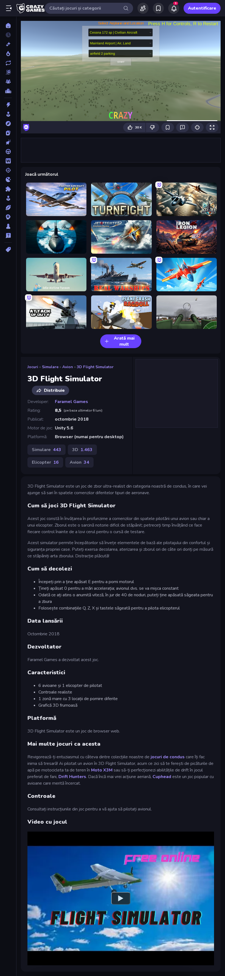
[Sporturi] (8, 207)
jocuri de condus (168, 757)
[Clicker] (8, 142)
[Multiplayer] (8, 81)
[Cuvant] (8, 161)
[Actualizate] (8, 63)
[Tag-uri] (8, 249)
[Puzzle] (8, 189)
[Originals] (8, 72)
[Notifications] (173, 8)
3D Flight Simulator (95, 367)
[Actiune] (8, 105)
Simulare (50, 367)
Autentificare (202, 8)
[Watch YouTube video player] (120, 898)
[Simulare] (8, 198)
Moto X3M (102, 770)
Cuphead (162, 777)
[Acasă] (8, 25)
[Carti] (8, 133)
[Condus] (8, 151)
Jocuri (32, 367)
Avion (67, 367)
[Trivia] (8, 235)
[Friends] (142, 8)
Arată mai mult (124, 341)
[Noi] (8, 44)
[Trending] (8, 53)
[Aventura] (8, 123)
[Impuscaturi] (8, 170)
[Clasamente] (8, 91)
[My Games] (158, 8)
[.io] (8, 179)
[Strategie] (8, 217)
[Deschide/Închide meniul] (8, 8)
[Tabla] (8, 226)
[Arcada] (8, 114)
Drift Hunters (72, 777)
